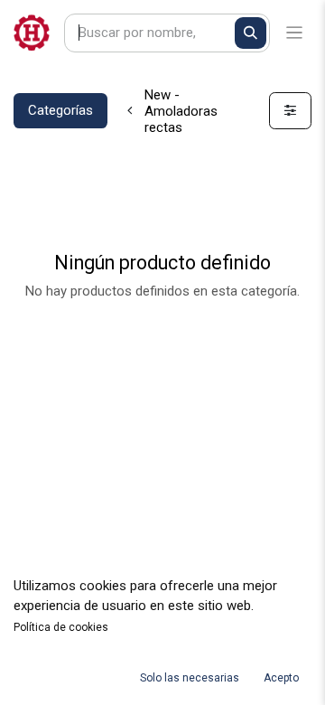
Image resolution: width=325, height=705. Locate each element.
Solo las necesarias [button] (189, 678)
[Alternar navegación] (294, 33)
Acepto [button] (281, 678)
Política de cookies (61, 627)
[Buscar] (250, 33)
